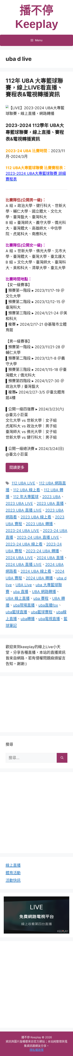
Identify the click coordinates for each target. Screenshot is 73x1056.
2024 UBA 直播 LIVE (24, 564)
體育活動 (13, 873)
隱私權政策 (37, 1050)
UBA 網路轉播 (44, 591)
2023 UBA (51, 496)
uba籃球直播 (16, 612)
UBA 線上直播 (18, 598)
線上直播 (13, 865)
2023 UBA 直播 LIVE (24, 510)
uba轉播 (28, 619)
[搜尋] (62, 758)
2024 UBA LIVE (19, 558)
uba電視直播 (49, 619)
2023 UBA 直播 (50, 503)
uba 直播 (20, 591)
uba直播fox (48, 605)
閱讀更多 (16, 467)
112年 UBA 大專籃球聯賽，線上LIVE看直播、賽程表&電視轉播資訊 (34, 87)
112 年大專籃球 (26, 496)
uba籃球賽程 (41, 612)
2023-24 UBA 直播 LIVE (38, 537)
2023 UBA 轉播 (39, 524)
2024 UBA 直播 (50, 558)
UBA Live (24, 585)
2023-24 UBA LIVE (22, 530)
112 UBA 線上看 (26, 490)
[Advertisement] (36, 703)
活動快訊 (13, 880)
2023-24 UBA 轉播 (42, 551)
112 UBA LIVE (23, 483)
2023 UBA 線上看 (36, 517)
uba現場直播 (24, 605)
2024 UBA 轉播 (39, 578)
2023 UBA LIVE (19, 503)
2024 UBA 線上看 (36, 571)
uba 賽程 (40, 598)
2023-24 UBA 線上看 (24, 544)
